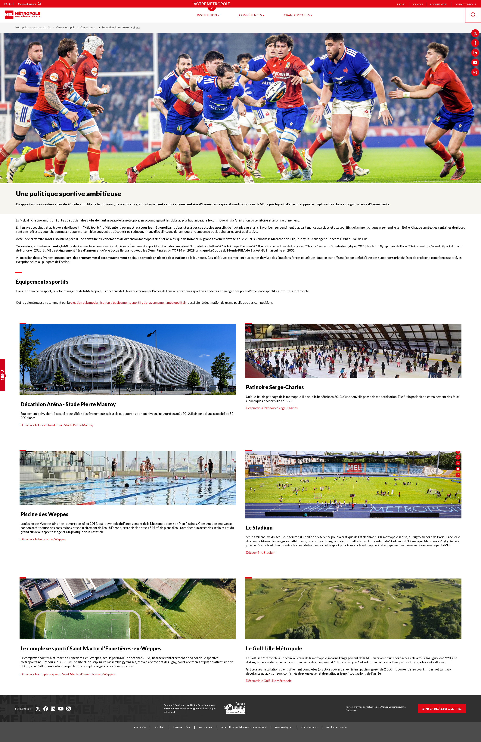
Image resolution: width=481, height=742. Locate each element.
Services (418, 4)
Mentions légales (284, 727)
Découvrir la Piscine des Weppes (43, 539)
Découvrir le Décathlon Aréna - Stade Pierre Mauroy (56, 425)
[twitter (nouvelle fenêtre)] (38, 708)
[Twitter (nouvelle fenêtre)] (475, 33)
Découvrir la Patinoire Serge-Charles (272, 408)
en (10, 3)
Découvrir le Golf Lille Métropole (269, 681)
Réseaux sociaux (181, 727)
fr (5, 3)
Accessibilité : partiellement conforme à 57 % (243, 727)
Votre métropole (65, 27)
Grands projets (297, 15)
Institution (207, 15)
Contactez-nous (465, 4)
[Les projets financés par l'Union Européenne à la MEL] (234, 708)
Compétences (250, 15)
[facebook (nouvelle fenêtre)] (45, 708)
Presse (401, 4)
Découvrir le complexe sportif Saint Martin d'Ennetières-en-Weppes (67, 674)
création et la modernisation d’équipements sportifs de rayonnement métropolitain (128, 302)
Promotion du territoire (115, 27)
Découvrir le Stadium (260, 552)
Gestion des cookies (336, 727)
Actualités (159, 727)
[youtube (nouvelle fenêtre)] (61, 708)
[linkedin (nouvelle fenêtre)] (53, 708)
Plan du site (140, 727)
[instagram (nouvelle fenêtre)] (68, 708)
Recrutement (438, 4)
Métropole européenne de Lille (33, 27)
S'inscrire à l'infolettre (441, 708)
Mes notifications (27, 3)
